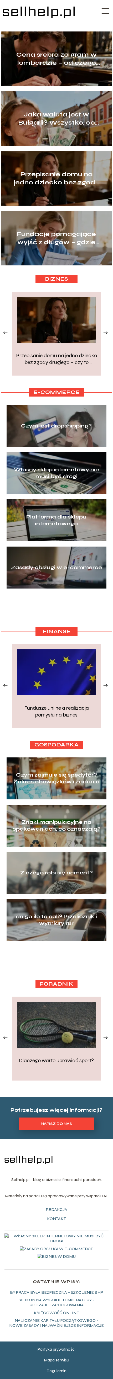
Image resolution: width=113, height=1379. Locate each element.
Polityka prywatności (56, 1349)
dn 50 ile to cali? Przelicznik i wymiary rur (56, 920)
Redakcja (56, 1209)
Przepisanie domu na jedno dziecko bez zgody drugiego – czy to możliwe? (56, 178)
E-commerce (56, 392)
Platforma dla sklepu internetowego (56, 520)
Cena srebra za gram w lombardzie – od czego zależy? (56, 59)
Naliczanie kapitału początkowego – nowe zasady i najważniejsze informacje (56, 1323)
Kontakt (56, 1218)
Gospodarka (56, 744)
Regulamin (56, 1370)
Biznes (56, 279)
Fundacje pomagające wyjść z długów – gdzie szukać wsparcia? (56, 238)
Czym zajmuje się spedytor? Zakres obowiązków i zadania (56, 778)
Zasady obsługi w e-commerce (56, 567)
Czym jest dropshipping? (56, 426)
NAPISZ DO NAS (56, 1124)
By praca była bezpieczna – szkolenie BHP (56, 1292)
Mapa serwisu (56, 1359)
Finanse (57, 631)
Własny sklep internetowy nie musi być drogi (56, 473)
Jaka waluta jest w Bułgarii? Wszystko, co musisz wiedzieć (56, 119)
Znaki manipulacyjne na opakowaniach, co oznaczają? (56, 825)
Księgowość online (56, 1312)
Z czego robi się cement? (56, 872)
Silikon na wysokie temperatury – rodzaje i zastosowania (57, 1302)
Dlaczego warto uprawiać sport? (56, 1060)
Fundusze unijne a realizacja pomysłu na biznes (56, 711)
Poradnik (56, 984)
